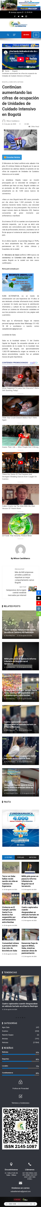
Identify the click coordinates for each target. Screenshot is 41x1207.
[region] (20, 5)
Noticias (20, 82)
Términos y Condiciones (20, 1103)
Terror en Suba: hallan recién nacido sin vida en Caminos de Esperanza (10, 881)
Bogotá (4, 82)
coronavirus (6, 258)
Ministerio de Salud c (12, 255)
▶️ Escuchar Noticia (12, 157)
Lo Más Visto (12, 82)
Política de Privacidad (21, 1089)
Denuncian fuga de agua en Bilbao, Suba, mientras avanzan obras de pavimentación (19, 787)
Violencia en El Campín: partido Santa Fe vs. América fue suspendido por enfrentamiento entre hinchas (20, 692)
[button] (20, 5)
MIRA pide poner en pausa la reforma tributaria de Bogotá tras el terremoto (20, 661)
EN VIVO (26, 35)
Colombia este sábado (23, 258)
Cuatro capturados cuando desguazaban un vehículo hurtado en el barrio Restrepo (20, 724)
